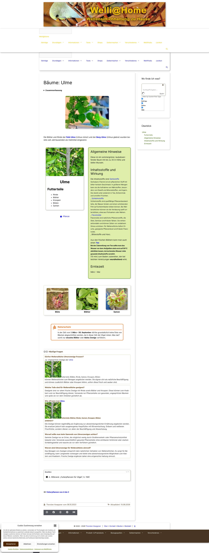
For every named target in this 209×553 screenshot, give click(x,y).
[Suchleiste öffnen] (167, 49)
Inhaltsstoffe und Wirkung (154, 141)
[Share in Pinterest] (67, 512)
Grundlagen (56, 43)
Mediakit (128, 526)
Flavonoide (96, 215)
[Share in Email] (74, 512)
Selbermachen (112, 43)
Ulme (71, 360)
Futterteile (148, 135)
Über (106, 526)
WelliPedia (148, 43)
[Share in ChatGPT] (47, 512)
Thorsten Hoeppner (93, 526)
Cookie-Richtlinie (13, 549)
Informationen (73, 43)
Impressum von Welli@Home (42, 549)
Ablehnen (27, 544)
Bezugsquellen (116, 533)
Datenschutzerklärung (26, 549)
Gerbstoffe (114, 179)
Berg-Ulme (101, 137)
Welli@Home (44, 37)
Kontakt (112, 526)
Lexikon (159, 43)
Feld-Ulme (71, 137)
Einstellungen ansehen (46, 544)
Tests (88, 43)
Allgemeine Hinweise (152, 138)
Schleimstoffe (98, 198)
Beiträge (44, 43)
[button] (55, 526)
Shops (100, 43)
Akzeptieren (11, 544)
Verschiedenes (131, 43)
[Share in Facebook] (53, 512)
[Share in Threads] (60, 512)
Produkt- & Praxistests (95, 533)
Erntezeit (147, 144)
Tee (97, 243)
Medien (120, 526)
